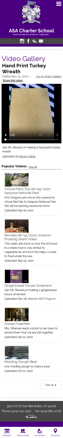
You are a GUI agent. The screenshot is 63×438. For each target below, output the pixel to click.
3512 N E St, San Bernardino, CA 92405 (31, 406)
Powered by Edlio (31, 416)
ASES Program (47, 298)
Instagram (22, 41)
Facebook (28, 41)
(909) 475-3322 (21, 411)
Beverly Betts (27, 156)
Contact (41, 41)
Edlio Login (35, 41)
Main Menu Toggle (58, 4)
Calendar (7, 435)
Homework (39, 435)
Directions (55, 435)
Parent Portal (23, 435)
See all (33, 167)
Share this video (13, 80)
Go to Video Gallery (48, 76)
